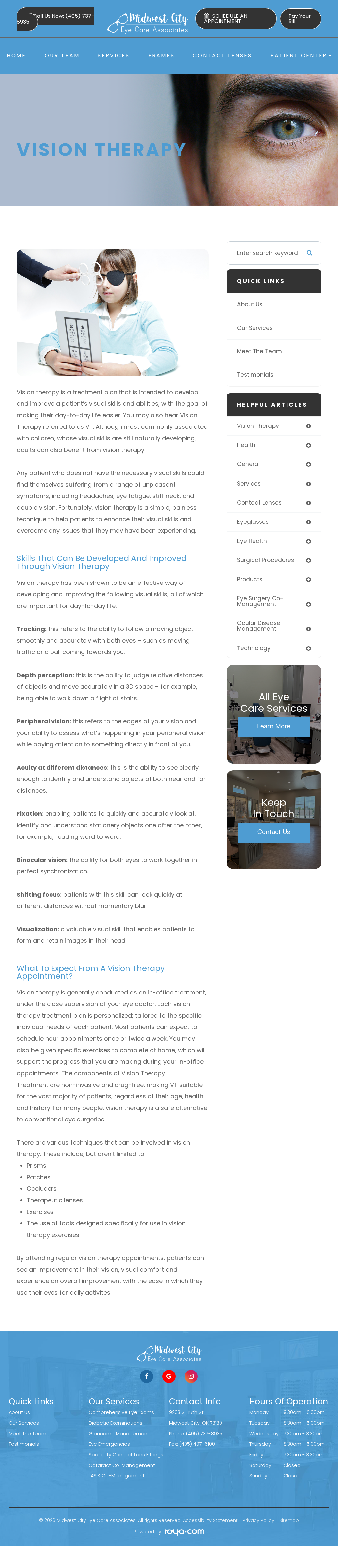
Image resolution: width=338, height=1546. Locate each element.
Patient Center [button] (298, 55)
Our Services (255, 328)
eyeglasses (253, 522)
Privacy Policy (258, 1520)
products (249, 579)
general (248, 464)
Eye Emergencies (109, 1444)
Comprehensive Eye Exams (121, 1412)
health (246, 445)
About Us (249, 304)
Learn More (273, 726)
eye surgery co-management (260, 601)
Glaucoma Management (119, 1433)
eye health (252, 541)
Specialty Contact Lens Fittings (126, 1454)
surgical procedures (265, 560)
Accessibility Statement (210, 1520)
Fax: (174, 1444)
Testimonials (255, 375)
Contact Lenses (222, 55)
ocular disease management (258, 626)
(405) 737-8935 (204, 1433)
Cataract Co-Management (122, 1465)
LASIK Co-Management (117, 1475)
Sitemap (289, 1520)
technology (254, 648)
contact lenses (259, 503)
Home (16, 55)
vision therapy (258, 426)
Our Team (62, 55)
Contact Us (273, 831)
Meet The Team (259, 351)
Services (114, 55)
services (249, 484)
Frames (161, 55)
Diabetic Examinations (115, 1423)
